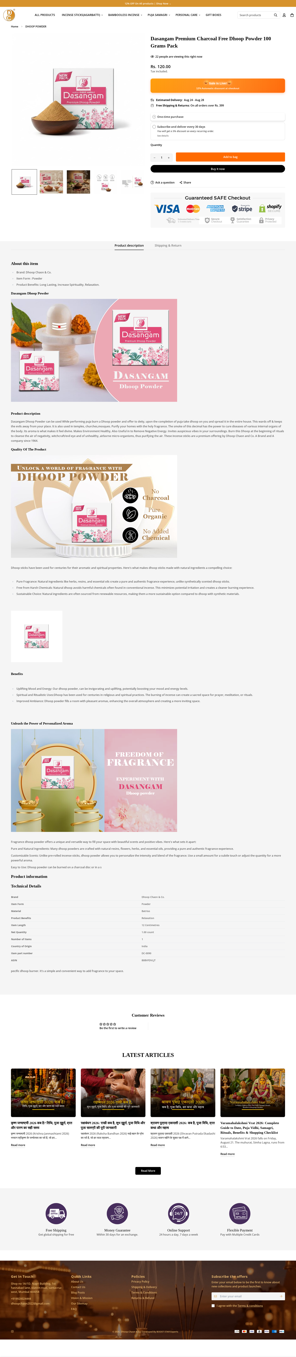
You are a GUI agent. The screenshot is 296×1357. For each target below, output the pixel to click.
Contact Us (78, 1287)
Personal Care (187, 15)
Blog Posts (78, 1292)
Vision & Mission (81, 1298)
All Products (45, 15)
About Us (77, 1281)
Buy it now (218, 169)
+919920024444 (21, 1299)
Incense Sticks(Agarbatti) (81, 15)
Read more (18, 1145)
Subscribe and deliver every (176, 127)
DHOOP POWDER (35, 26)
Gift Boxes (213, 15)
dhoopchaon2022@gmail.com (30, 1303)
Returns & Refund (143, 1298)
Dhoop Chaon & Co (131, 1331)
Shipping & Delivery (144, 1287)
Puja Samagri (157, 15)
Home (14, 26)
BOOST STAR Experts (167, 1331)
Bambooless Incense (123, 15)
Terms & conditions (250, 1306)
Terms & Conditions (144, 1292)
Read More (148, 1171)
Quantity (156, 145)
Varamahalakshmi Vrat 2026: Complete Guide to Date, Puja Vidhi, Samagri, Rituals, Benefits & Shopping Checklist (249, 1127)
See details (163, 135)
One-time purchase (170, 116)
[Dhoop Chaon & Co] (9, 15)
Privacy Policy (140, 1281)
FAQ (74, 1309)
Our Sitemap (79, 1303)
